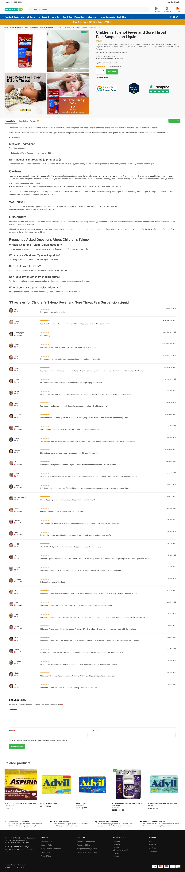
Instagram (116, 844)
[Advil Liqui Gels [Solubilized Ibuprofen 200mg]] (164, 784)
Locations (167, 11)
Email (95, 731)
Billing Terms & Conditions (51, 849)
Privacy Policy (46, 852)
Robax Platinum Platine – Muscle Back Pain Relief (127, 804)
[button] (175, 17)
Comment (13, 709)
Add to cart (174, 121)
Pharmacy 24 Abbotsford (86, 841)
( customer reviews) (114, 66)
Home (6, 27)
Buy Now (112, 72)
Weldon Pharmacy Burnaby (87, 852)
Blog (150, 841)
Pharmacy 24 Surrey (84, 845)
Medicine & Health (16, 27)
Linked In (116, 853)
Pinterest (116, 856)
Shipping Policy (47, 845)
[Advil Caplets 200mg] (56, 784)
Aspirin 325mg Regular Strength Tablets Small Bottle (20, 804)
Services (156, 11)
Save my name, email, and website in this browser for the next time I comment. (39, 740)
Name (12, 731)
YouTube (116, 847)
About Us (152, 844)
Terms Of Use (46, 856)
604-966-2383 (16, 2)
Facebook (116, 841)
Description (23, 121)
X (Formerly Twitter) (120, 850)
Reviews (34, 121)
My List (177, 11)
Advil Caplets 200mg (48, 803)
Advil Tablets (81, 803)
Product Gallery (11, 121)
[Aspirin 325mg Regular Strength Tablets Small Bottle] (21, 784)
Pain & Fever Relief (31, 27)
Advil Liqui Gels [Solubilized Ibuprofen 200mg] (162, 804)
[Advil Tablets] (92, 784)
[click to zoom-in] (25, 51)
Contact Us (153, 852)
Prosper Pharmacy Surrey (87, 849)
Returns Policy (46, 841)
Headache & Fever (46, 27)
